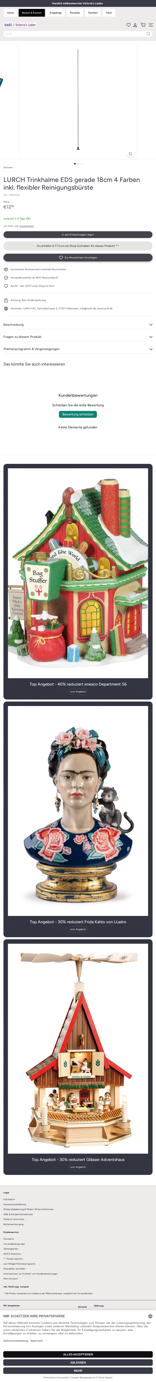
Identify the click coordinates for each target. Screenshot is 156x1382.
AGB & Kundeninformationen (18, 1214)
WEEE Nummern (12, 1254)
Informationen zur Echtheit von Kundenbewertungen (30, 1273)
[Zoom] (130, 154)
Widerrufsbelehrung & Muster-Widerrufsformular (28, 1209)
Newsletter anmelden (14, 1268)
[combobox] (78, 34)
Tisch (109, 12)
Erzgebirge (56, 12)
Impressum (9, 1199)
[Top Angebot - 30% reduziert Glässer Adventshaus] (78, 1049)
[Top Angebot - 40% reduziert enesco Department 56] (78, 573)
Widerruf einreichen (13, 1219)
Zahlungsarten (10, 1249)
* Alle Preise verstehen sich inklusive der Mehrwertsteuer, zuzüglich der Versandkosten (48, 1293)
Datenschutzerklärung (14, 1204)
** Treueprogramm (13, 1258)
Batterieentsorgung (13, 1224)
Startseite (8, 167)
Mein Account (10, 1278)
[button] (78, 257)
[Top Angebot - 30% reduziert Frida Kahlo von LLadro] (78, 811)
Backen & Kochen (32, 12)
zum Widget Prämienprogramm (19, 1264)
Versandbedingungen (14, 1244)
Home (10, 12)
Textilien (93, 12)
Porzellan (75, 12)
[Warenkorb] (143, 25)
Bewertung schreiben (77, 414)
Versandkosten (26, 226)
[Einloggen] (135, 25)
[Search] (148, 34)
